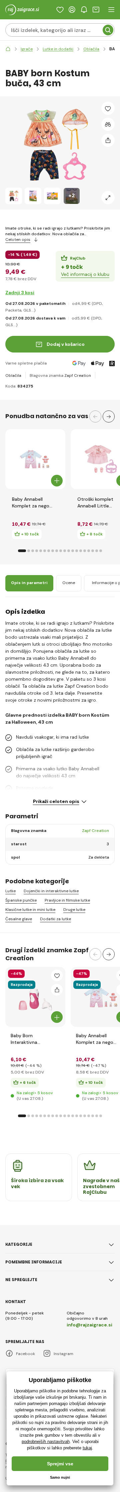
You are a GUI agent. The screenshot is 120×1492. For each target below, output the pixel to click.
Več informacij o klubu (85, 274)
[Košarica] (96, 9)
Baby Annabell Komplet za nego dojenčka (30, 502)
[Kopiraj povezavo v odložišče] (108, 140)
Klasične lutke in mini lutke (30, 909)
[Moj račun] (72, 9)
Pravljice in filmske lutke (67, 900)
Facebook (25, 1353)
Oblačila (13, 375)
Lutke (10, 891)
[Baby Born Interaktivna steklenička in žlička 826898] (35, 997)
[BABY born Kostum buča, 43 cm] (13, 196)
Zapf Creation (77, 375)
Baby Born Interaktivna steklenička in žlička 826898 (32, 1039)
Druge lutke (74, 909)
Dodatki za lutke (55, 919)
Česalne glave (18, 919)
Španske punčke (21, 900)
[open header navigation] (111, 9)
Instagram (63, 1353)
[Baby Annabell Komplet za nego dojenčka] (35, 459)
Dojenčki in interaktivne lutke (51, 891)
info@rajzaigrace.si (89, 1325)
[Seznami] (60, 9)
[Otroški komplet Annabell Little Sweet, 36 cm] (100, 459)
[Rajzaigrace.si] (8, 49)
